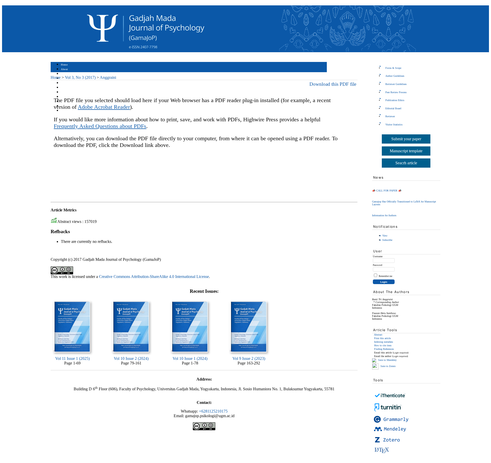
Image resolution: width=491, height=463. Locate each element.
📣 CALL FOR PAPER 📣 (386, 190)
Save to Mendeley (387, 360)
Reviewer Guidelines (396, 84)
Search (64, 83)
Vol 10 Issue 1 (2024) (190, 358)
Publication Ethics (394, 100)
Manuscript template (406, 151)
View (384, 235)
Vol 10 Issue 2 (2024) (131, 358)
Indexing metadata (383, 341)
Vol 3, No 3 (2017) (80, 77)
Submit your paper (406, 139)
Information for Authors (384, 215)
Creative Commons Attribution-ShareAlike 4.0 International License (154, 276)
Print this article (382, 338)
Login (64, 73)
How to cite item (383, 345)
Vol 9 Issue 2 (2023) (248, 358)
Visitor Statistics (394, 124)
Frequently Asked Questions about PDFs (100, 126)
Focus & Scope (393, 68)
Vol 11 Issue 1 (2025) (72, 358)
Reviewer (390, 116)
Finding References (384, 349)
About (64, 69)
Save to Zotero (388, 366)
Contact (65, 110)
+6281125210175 (213, 411)
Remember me (385, 276)
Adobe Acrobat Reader (104, 107)
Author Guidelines (394, 75)
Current (65, 87)
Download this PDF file (332, 84)
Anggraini (108, 77)
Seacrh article (406, 163)
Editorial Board (393, 108)
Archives (66, 92)
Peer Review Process (396, 92)
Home (64, 64)
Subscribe (387, 240)
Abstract (378, 334)
